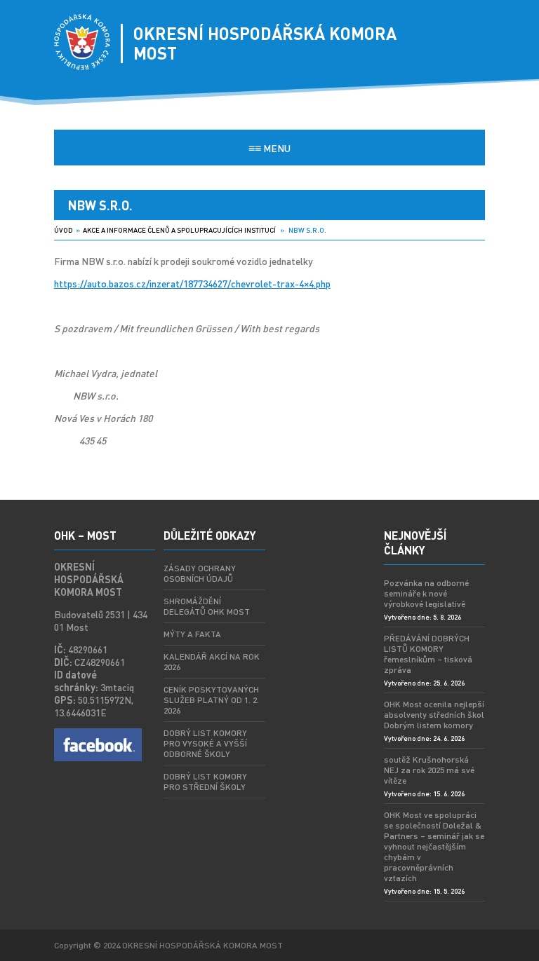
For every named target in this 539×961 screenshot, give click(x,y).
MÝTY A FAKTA (192, 634)
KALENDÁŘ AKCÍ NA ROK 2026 (212, 661)
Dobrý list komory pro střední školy (205, 781)
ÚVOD (63, 230)
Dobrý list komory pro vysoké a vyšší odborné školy (205, 743)
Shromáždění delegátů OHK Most (207, 606)
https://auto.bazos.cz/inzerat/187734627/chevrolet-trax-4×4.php (192, 283)
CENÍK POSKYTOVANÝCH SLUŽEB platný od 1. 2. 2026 (211, 700)
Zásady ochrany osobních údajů (200, 573)
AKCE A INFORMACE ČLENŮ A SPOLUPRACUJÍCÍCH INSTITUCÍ (179, 230)
